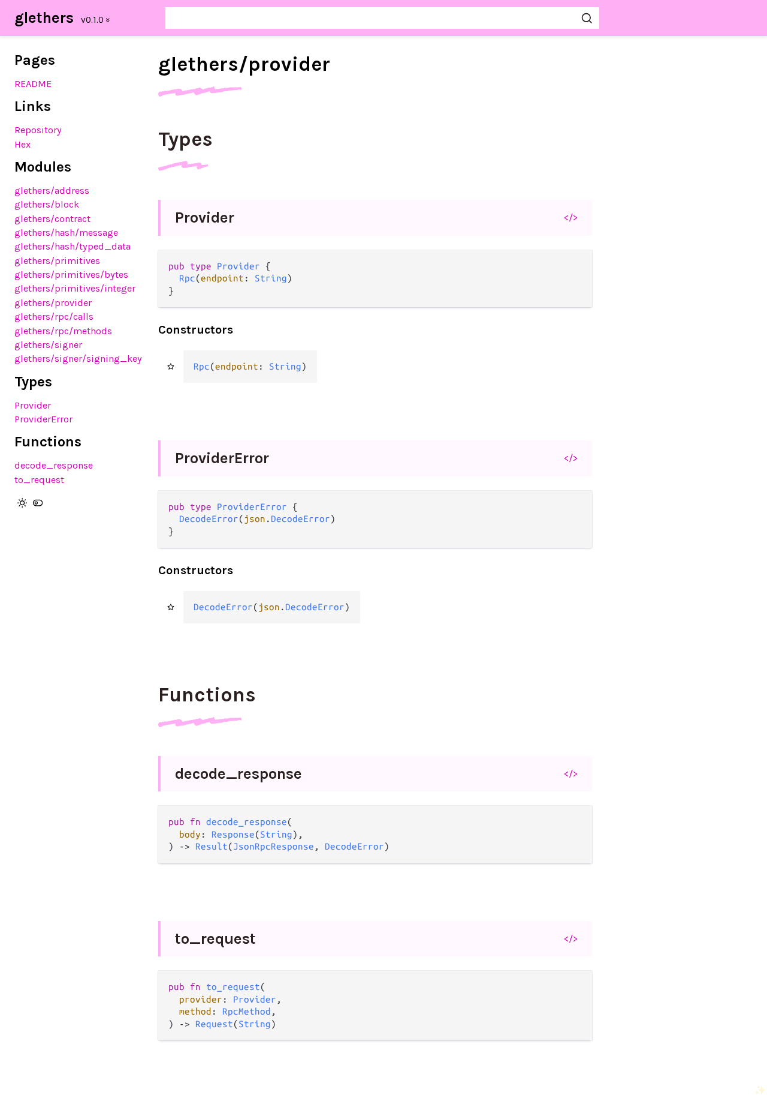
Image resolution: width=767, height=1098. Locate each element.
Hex (22, 144)
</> (571, 217)
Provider (32, 405)
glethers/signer (48, 344)
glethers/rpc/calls (53, 316)
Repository (38, 130)
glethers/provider (53, 302)
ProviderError (43, 419)
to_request (39, 479)
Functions (207, 695)
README (33, 83)
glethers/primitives (57, 260)
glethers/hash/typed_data (72, 246)
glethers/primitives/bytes (71, 274)
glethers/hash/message (66, 232)
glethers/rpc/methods (63, 331)
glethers (44, 17)
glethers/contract (52, 218)
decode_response (53, 465)
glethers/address (51, 190)
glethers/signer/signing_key (78, 358)
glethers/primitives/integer (74, 288)
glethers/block (46, 204)
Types (185, 139)
